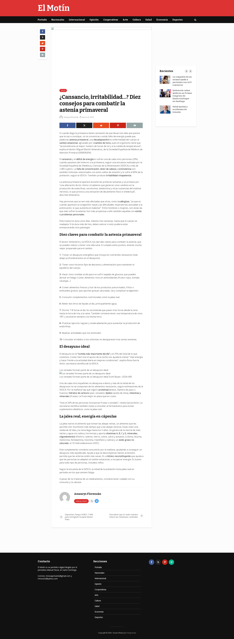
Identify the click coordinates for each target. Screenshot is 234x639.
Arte (125, 19)
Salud (148, 19)
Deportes (177, 19)
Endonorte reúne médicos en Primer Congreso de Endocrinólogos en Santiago (182, 95)
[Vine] (171, 562)
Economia (162, 19)
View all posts (81, 501)
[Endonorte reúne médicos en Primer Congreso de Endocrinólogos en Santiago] (165, 93)
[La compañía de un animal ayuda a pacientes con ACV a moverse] (165, 79)
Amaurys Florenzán (70, 117)
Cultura (137, 19)
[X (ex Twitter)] (158, 562)
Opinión (94, 19)
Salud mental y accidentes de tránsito (180, 109)
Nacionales (57, 19)
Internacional (77, 19)
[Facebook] (151, 562)
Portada (42, 19)
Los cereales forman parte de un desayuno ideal (83, 370)
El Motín (54, 8)
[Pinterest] (165, 562)
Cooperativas (110, 19)
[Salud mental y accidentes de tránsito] (165, 109)
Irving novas (131, 633)
